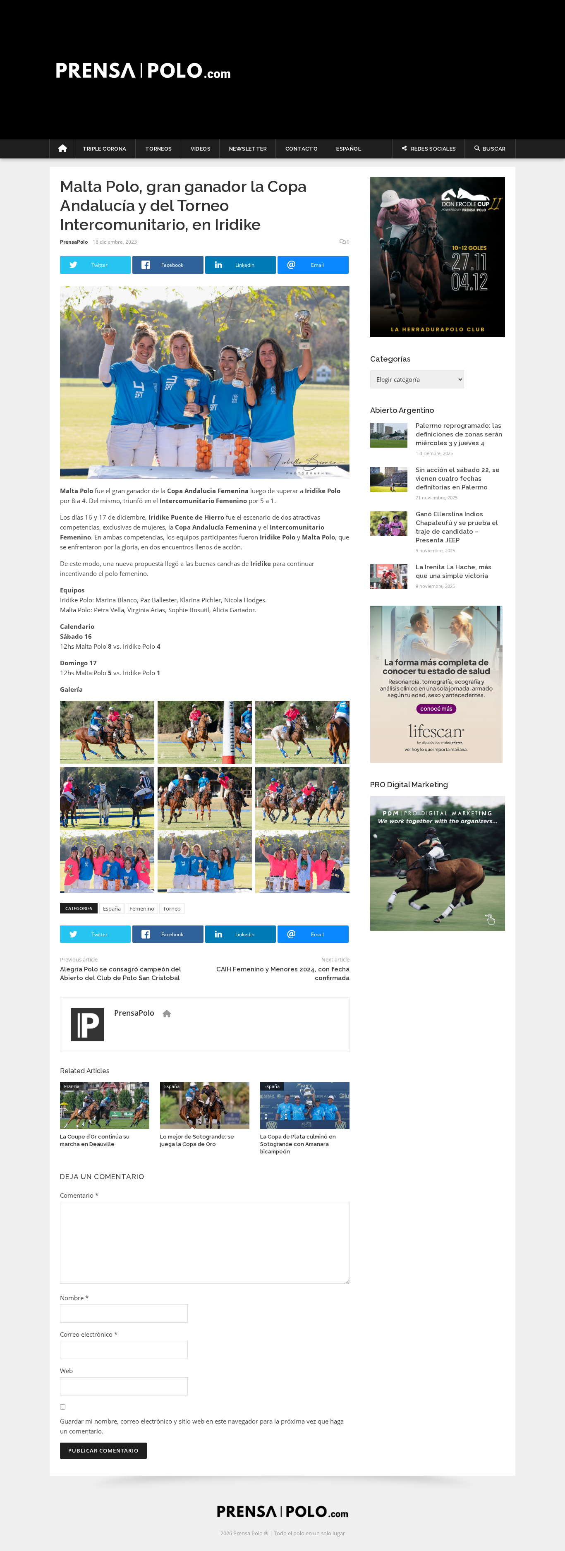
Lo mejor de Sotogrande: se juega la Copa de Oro (197, 1140)
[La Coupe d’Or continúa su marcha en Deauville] (104, 1104)
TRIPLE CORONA (105, 149)
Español (348, 149)
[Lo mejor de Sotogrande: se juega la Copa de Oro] (204, 1104)
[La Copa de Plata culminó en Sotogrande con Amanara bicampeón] (305, 1104)
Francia (71, 1086)
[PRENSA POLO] (282, 70)
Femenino (141, 908)
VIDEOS (201, 149)
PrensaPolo (74, 241)
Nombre (74, 1298)
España (112, 908)
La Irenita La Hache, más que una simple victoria (453, 571)
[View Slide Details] (437, 257)
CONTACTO (301, 149)
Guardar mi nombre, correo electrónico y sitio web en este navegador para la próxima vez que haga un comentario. (202, 1426)
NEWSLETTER (248, 149)
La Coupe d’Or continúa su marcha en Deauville (94, 1140)
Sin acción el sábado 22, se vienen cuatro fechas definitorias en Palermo (458, 478)
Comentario (79, 1195)
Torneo (172, 908)
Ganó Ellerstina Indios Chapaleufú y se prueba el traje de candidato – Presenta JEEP (457, 527)
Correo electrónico (88, 1334)
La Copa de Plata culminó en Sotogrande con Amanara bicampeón (298, 1144)
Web (66, 1370)
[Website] (167, 1013)
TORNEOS (158, 149)
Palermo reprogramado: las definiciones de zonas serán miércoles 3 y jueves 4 (459, 434)
